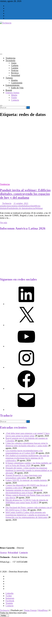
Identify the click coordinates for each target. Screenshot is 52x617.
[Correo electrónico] (26, 409)
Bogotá (9, 90)
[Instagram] (26, 367)
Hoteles (14, 80)
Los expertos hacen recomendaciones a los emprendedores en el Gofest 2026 (24, 451)
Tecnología (10, 60)
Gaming (14, 68)
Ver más (3, 222)
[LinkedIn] (26, 304)
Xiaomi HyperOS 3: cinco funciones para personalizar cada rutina (24, 476)
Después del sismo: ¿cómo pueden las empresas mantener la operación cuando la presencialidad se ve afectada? (29, 470)
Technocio (6, 203)
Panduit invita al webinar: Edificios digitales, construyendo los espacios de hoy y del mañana (25, 193)
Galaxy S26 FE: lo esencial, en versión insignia (26, 480)
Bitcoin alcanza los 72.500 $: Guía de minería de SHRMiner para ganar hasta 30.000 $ (27, 501)
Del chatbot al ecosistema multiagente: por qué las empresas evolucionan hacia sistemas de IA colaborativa (27, 458)
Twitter (9, 596)
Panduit (10, 208)
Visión (14, 97)
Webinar (39, 208)
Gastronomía (16, 83)
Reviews (15, 73)
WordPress (42, 610)
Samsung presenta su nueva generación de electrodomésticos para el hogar (24, 491)
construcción (15, 206)
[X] (26, 325)
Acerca (3, 552)
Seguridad (15, 75)
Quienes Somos (12, 92)
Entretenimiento (12, 85)
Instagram (10, 598)
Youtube (9, 603)
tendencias (30, 208)
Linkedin (9, 593)
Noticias (14, 70)
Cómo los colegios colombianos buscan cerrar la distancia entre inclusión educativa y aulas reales (27, 444)
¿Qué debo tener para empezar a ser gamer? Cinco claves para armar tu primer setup (28, 434)
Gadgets (14, 65)
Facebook (10, 601)
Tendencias (10, 58)
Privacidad (13, 552)
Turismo (9, 78)
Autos (13, 63)
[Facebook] (26, 388)
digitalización (27, 206)
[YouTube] (26, 346)
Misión (14, 95)
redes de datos (20, 208)
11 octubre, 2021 (20, 203)
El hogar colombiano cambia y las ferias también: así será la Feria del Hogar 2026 (28, 464)
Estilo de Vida (17, 88)
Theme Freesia (30, 610)
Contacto (15, 100)
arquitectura (5, 206)
